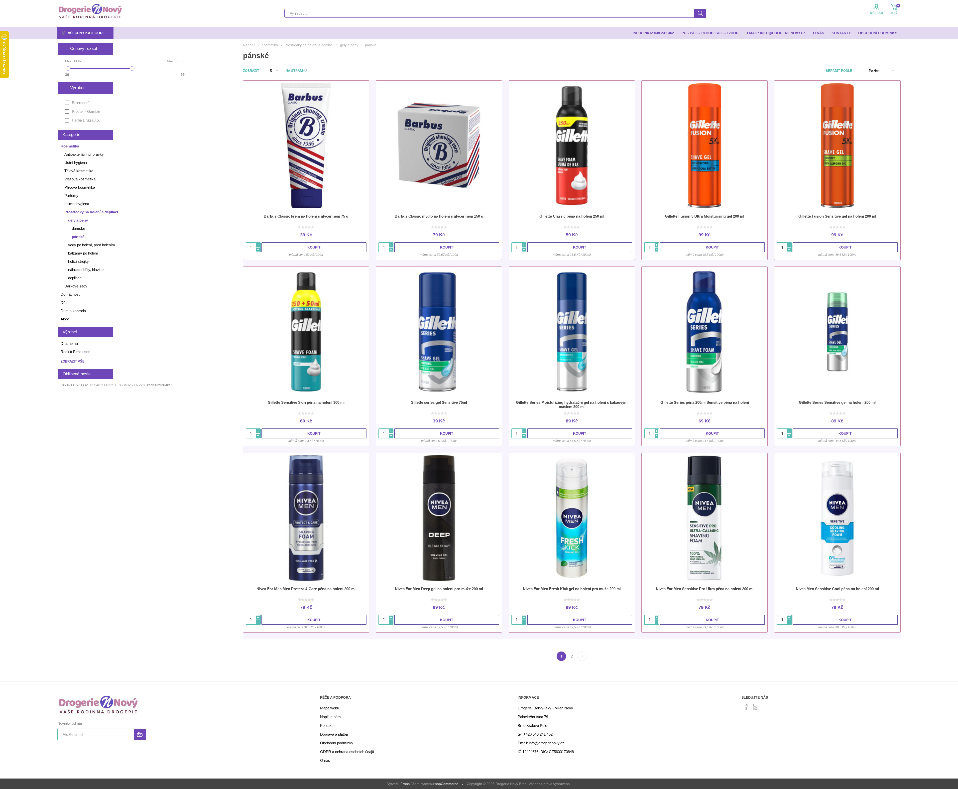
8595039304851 (160, 385)
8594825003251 (103, 385)
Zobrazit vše (73, 361)
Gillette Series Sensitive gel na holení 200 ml (837, 402)
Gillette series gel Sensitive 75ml (439, 402)
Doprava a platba (334, 734)
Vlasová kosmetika (80, 179)
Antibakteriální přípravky (84, 154)
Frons (405, 784)
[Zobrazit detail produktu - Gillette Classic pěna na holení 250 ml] (572, 145)
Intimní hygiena (76, 204)
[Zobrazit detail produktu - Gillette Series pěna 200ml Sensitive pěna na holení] (704, 331)
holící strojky (78, 261)
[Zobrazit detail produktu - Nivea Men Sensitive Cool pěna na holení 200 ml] (837, 518)
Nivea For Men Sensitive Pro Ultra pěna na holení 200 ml (704, 589)
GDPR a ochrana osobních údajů (347, 752)
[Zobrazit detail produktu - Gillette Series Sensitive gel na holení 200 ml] (837, 331)
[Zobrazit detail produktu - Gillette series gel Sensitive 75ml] (439, 331)
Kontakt (326, 725)
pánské (78, 237)
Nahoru (249, 45)
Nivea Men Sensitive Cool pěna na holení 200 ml (837, 589)
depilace (75, 278)
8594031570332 (75, 385)
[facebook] (746, 707)
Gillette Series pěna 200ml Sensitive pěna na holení (704, 402)
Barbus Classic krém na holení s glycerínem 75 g (306, 216)
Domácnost (70, 294)
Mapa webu (329, 708)
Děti (64, 302)
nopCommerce (446, 784)
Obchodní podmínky (336, 743)
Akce (65, 319)
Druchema (69, 343)
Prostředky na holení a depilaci (91, 212)
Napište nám (330, 717)
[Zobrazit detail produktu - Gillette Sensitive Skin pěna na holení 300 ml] (306, 331)
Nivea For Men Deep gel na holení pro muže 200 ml (439, 589)
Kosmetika (70, 146)
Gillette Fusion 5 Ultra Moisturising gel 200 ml (704, 216)
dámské (78, 228)
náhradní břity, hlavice (86, 269)
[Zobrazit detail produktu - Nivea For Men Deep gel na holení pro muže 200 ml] (439, 518)
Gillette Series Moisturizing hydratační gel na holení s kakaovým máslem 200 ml (571, 404)
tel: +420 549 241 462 (535, 734)
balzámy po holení (83, 253)
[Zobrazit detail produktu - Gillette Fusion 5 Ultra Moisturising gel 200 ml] (704, 145)
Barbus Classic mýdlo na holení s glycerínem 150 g (439, 216)
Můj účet (876, 13)
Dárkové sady (75, 286)
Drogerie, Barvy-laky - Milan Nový (545, 708)
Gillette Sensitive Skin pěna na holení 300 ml (306, 402)
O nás (325, 760)
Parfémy (71, 195)
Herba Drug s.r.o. (86, 120)
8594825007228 (132, 385)
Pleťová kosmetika (79, 187)
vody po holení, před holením (91, 245)
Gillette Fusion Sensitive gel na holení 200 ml (837, 216)
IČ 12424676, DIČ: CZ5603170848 (546, 752)
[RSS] (756, 707)
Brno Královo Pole (532, 725)
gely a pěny (78, 220)
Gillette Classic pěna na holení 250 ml (571, 216)
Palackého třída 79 (533, 717)
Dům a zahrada (73, 311)
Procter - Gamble (86, 111)
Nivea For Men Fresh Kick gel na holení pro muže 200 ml (572, 589)
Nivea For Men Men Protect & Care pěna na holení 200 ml (306, 589)
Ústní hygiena (75, 162)
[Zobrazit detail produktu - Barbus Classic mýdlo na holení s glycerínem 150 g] (439, 145)
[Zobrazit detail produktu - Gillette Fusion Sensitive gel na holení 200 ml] (837, 145)
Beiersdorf (80, 103)
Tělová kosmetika (78, 171)
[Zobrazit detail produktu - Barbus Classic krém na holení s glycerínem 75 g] (306, 145)
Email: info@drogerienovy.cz (541, 743)
